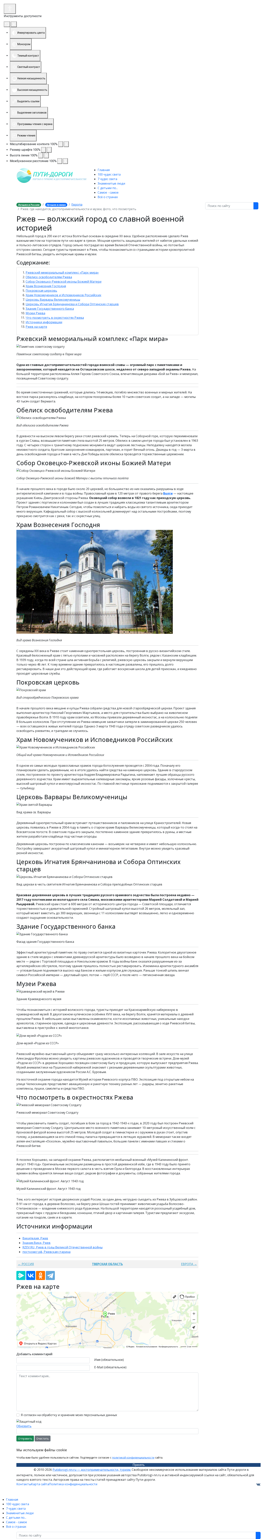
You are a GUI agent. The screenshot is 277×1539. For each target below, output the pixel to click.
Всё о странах (108, 197)
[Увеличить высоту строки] (46, 155)
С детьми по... (108, 188)
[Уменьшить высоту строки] (40, 155)
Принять (139, 1464)
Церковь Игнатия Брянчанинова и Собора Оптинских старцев (72, 304)
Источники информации (44, 322)
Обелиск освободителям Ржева (49, 277)
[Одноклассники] (40, 1275)
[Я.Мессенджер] (20, 1275)
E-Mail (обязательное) (110, 1367)
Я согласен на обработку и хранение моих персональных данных (69, 1415)
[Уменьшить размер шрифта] (43, 150)
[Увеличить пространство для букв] (65, 161)
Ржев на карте (36, 327)
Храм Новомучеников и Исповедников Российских (63, 295)
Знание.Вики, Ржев (36, 1243)
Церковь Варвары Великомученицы (53, 300)
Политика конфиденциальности (73, 1484)
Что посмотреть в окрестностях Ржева (55, 318)
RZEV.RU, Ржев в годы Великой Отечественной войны (62, 1247)
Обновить (23, 1426)
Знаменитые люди (111, 183)
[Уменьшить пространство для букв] (59, 161)
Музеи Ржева (35, 313)
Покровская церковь (41, 291)
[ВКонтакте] (30, 1275)
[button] (107, 262)
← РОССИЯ (26, 1264)
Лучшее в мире (56, 204)
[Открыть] (10, 9)
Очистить (42, 1438)
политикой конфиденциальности (133, 1457)
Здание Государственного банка (50, 309)
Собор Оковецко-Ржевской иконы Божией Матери (63, 281)
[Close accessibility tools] (14, 24)
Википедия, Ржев (35, 1238)
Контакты (23, 1484)
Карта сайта (40, 1484)
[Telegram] (50, 1275)
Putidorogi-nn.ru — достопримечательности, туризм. (92, 1470)
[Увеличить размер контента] (66, 144)
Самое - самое (108, 192)
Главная (104, 170)
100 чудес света (109, 174)
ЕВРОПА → (189, 1264)
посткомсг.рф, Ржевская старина (46, 1252)
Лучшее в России (29, 204)
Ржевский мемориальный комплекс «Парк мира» (62, 272)
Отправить (25, 1438)
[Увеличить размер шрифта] (49, 150)
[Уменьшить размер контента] (60, 144)
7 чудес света (107, 179)
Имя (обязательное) (109, 1360)
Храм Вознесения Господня (46, 286)
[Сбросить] (7, 24)
